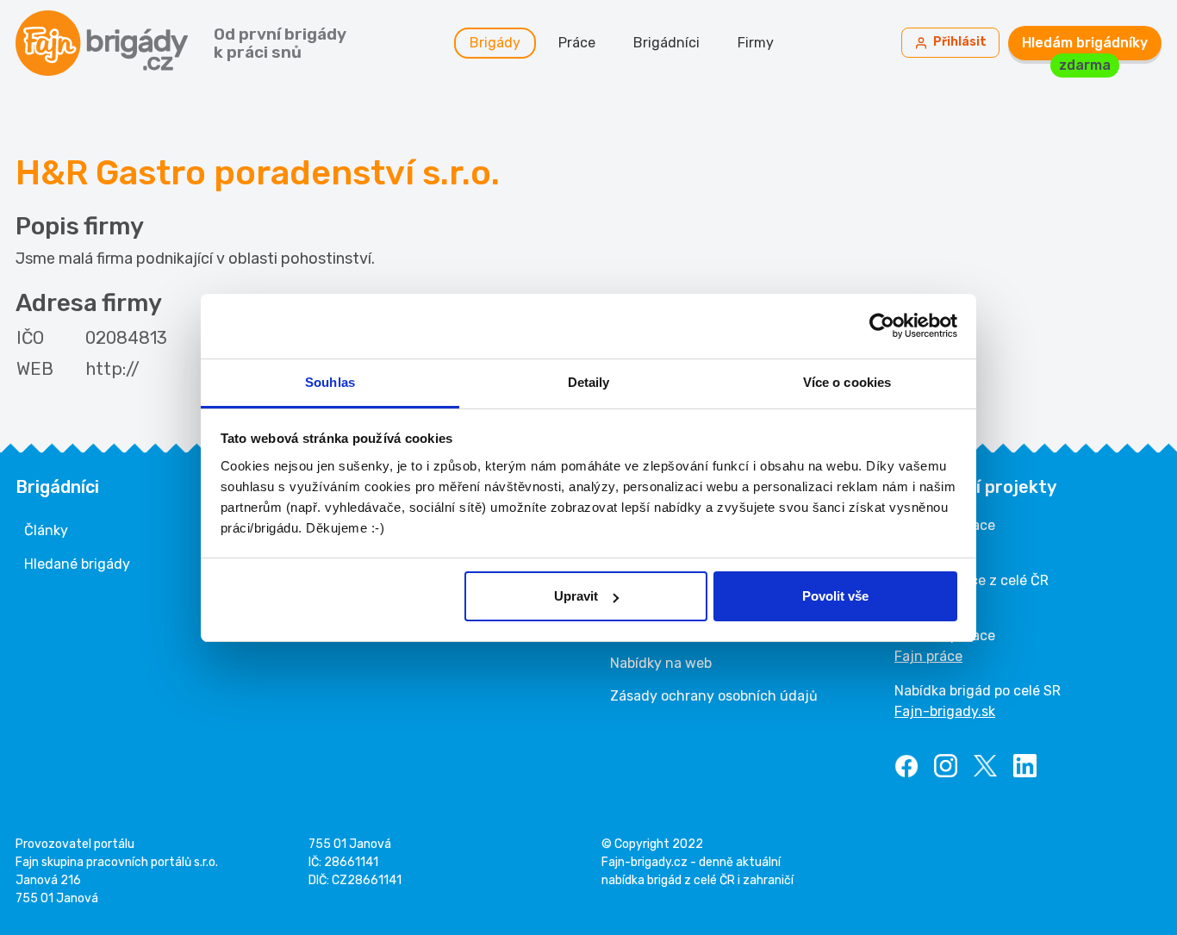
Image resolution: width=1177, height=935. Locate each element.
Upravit (576, 596)
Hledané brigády (77, 564)
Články (46, 530)
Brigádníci (666, 42)
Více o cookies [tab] (847, 382)
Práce (576, 42)
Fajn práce (928, 656)
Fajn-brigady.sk (944, 711)
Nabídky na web (661, 663)
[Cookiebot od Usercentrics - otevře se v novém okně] (881, 326)
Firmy (756, 42)
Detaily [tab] (589, 382)
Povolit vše (835, 596)
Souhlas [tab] (330, 382)
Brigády (495, 42)
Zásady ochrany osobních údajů (714, 696)
